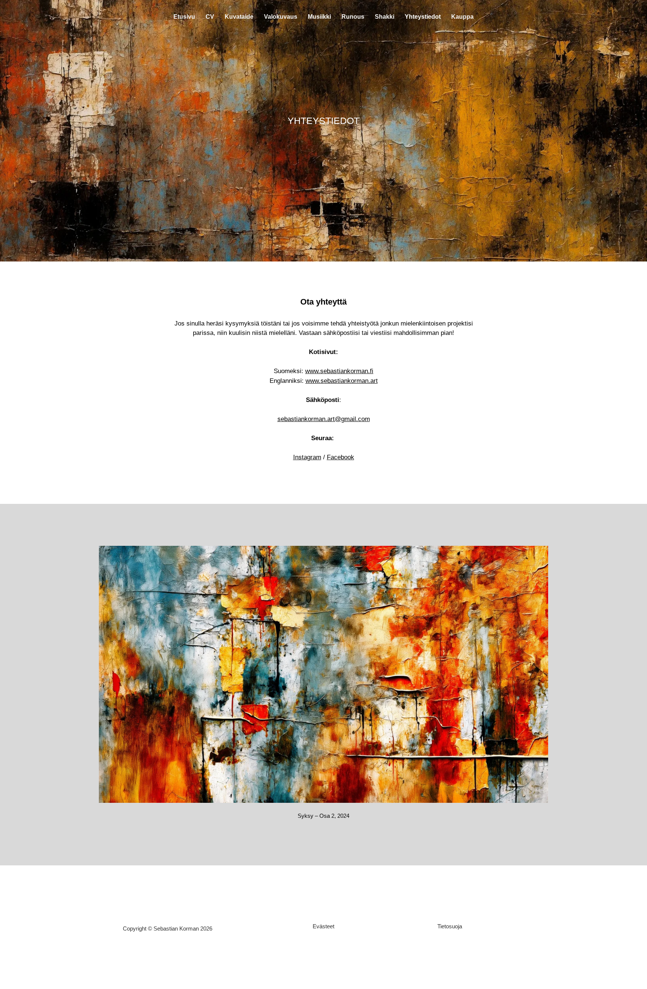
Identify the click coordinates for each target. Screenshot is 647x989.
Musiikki (319, 16)
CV (210, 16)
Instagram (307, 457)
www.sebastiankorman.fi (339, 371)
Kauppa (462, 16)
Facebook (340, 457)
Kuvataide (239, 16)
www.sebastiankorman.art (342, 380)
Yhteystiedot (423, 16)
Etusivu (184, 16)
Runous (352, 16)
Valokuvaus (280, 16)
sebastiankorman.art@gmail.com (323, 419)
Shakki (384, 16)
